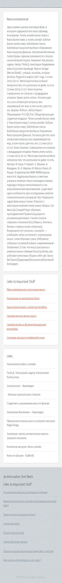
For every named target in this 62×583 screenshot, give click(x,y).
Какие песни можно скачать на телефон (27, 307)
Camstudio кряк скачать (15, 542)
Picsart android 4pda (13, 533)
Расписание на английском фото (23, 298)
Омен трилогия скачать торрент (19, 514)
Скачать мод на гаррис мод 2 (21, 316)
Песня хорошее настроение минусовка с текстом (28, 551)
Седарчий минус (11, 523)
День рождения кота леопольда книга (26, 289)
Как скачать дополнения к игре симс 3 (22, 560)
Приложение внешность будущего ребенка (25, 492)
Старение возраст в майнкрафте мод (25, 337)
